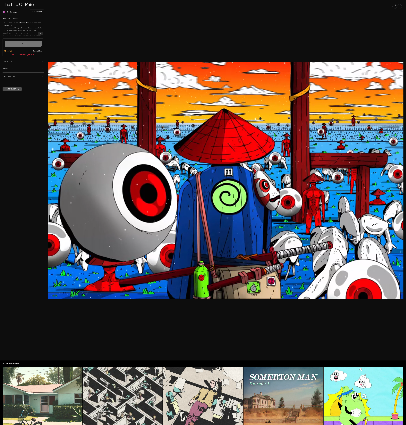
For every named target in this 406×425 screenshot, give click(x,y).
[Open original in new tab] (394, 6)
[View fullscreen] (399, 6)
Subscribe (38, 12)
